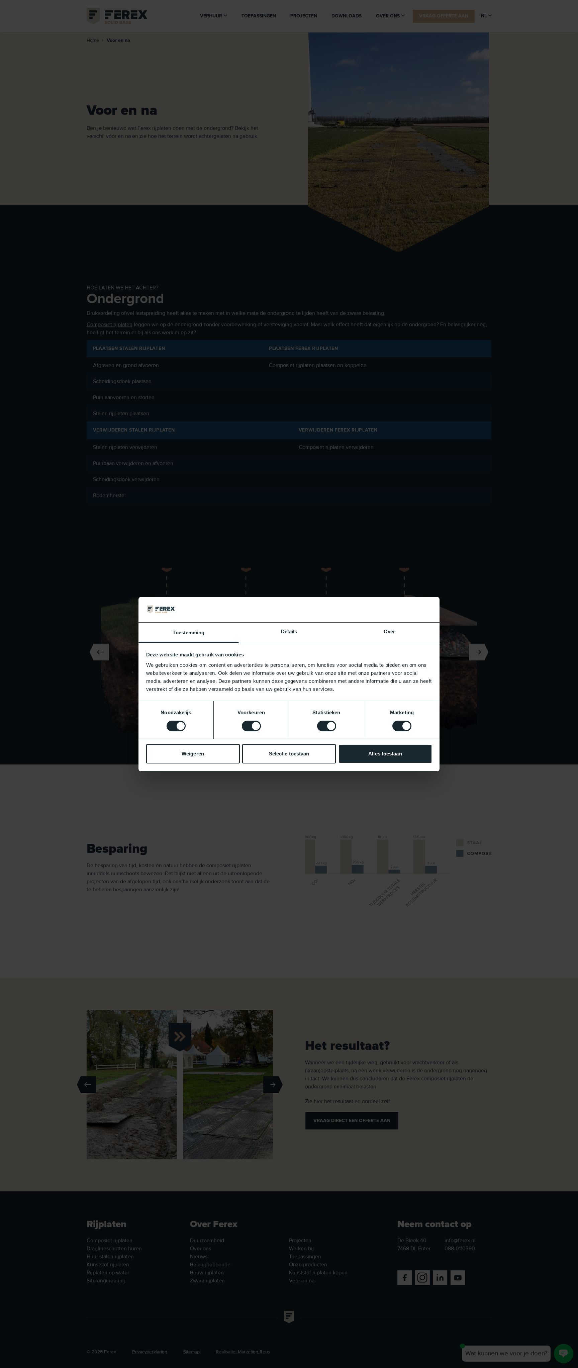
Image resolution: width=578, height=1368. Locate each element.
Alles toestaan (385, 753)
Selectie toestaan (289, 753)
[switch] (251, 726)
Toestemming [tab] (188, 632)
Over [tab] (389, 631)
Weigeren (193, 753)
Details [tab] (289, 631)
